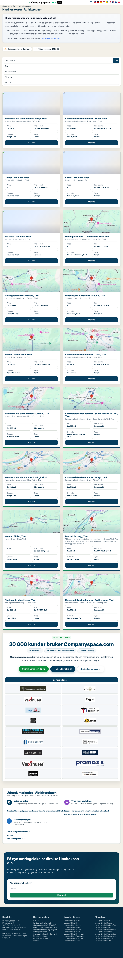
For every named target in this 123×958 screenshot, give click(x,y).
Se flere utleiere (61, 680)
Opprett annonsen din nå (33, 669)
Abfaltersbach (25, 6)
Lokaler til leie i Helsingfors (105, 925)
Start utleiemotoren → (90, 669)
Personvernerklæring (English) (45, 930)
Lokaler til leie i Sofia (103, 927)
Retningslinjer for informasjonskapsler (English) (45, 933)
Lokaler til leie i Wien (72, 932)
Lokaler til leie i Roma (72, 930)
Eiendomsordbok (40, 936)
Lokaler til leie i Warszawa (74, 936)
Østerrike (6, 6)
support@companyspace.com (14, 927)
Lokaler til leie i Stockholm (105, 936)
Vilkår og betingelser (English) (45, 927)
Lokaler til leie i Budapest (74, 938)
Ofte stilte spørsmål (15, 839)
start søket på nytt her (50, 38)
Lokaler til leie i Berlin (72, 925)
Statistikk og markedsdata (17, 832)
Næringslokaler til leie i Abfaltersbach (80, 814)
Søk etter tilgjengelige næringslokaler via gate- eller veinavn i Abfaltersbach (38, 811)
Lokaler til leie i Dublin (103, 932)
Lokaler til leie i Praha (103, 923)
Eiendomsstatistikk (40, 938)
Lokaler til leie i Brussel (104, 938)
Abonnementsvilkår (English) (44, 925)
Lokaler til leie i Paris (72, 923)
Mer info (31, 143)
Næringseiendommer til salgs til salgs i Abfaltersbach (86, 811)
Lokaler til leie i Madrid (73, 927)
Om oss (10, 835)
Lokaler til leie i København (105, 930)
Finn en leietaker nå (63, 669)
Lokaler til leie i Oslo (103, 941)
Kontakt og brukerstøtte (42, 923)
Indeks (36, 941)
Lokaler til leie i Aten (72, 941)
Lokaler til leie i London (73, 921)
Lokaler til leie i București (74, 934)
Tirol (14, 6)
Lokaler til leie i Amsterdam (105, 934)
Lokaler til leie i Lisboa (103, 921)
